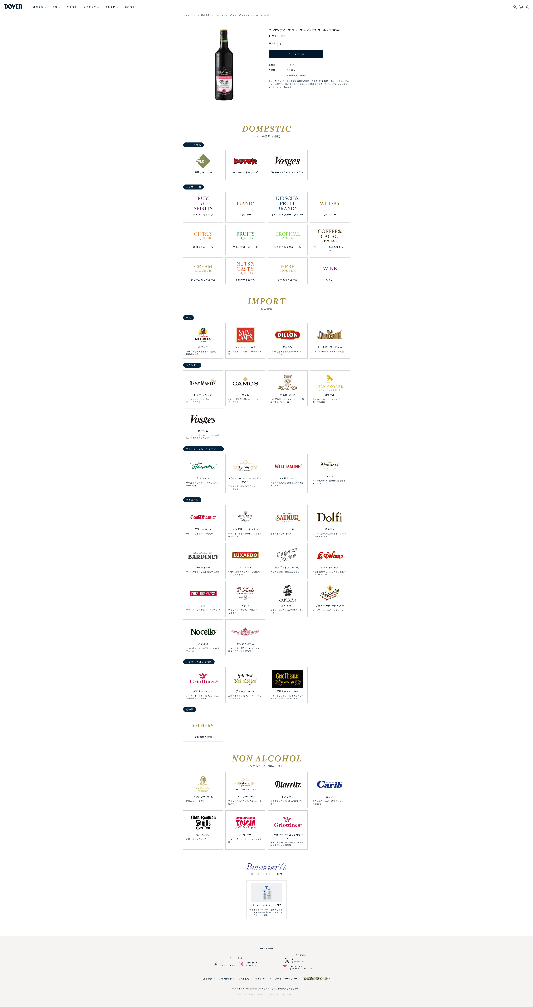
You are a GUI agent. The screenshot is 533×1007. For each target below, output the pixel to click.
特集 (55, 7)
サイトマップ (262, 979)
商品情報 (38, 7)
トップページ (189, 15)
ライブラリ (90, 7)
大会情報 (72, 7)
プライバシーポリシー (286, 979)
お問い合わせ (225, 979)
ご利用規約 (243, 979)
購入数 (272, 43)
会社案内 (110, 7)
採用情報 (130, 7)
